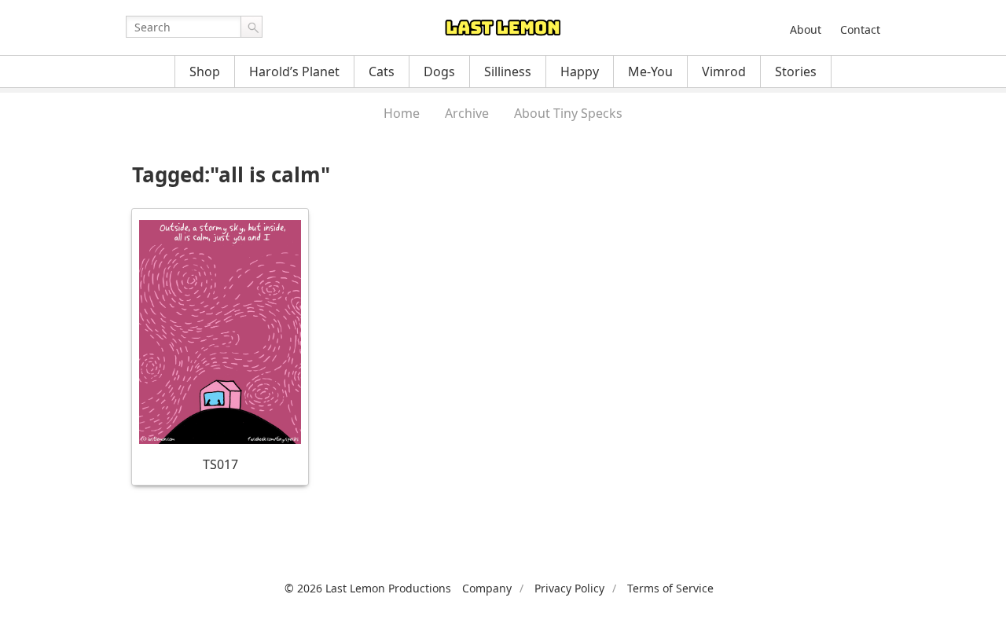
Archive (467, 113)
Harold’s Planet (294, 71)
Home (402, 113)
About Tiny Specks (568, 113)
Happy (579, 71)
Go (251, 27)
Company (487, 588)
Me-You (650, 71)
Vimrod (724, 71)
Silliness (507, 71)
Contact (860, 29)
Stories (796, 71)
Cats (382, 71)
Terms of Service (670, 588)
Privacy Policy (569, 588)
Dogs (439, 71)
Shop (204, 71)
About (805, 29)
